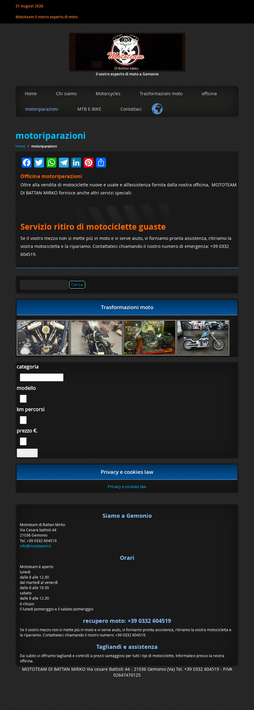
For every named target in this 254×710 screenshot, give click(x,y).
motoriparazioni (41, 109)
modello (26, 388)
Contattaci (131, 109)
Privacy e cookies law (127, 486)
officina (209, 93)
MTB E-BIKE (89, 109)
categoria (28, 366)
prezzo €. (27, 430)
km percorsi (31, 409)
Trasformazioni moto (161, 93)
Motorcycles (108, 93)
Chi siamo (66, 93)
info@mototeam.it (35, 545)
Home (31, 93)
